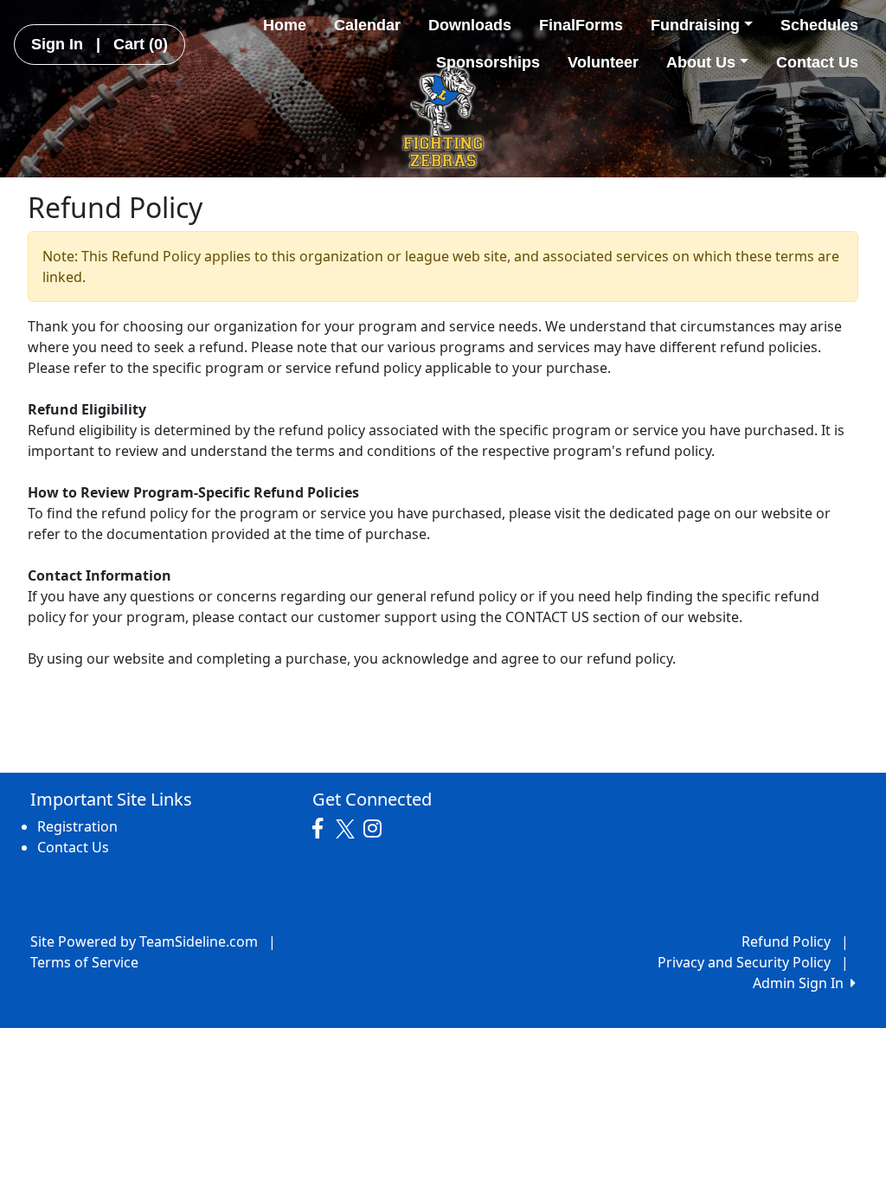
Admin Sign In (802, 982)
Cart (140, 44)
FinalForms (581, 25)
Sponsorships (488, 62)
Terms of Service (84, 962)
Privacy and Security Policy (744, 962)
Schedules (819, 25)
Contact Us (817, 62)
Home (284, 25)
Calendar (367, 25)
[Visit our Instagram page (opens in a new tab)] (376, 829)
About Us (700, 62)
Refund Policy (786, 941)
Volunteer (603, 62)
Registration (77, 826)
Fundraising (695, 25)
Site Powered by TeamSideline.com (144, 941)
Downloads (469, 25)
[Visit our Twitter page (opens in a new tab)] (347, 828)
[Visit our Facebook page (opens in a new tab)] (321, 829)
